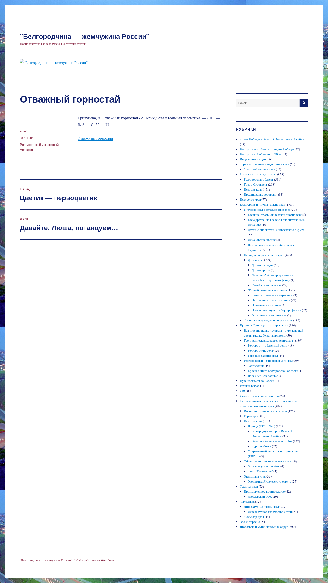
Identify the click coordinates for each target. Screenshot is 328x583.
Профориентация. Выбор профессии (276, 310)
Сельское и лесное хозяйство (259, 396)
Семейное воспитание (266, 285)
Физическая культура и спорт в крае (268, 320)
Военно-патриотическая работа (265, 411)
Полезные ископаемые (263, 375)
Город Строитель (255, 184)
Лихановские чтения (262, 240)
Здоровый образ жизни (259, 169)
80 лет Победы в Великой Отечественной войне (272, 139)
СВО (243, 391)
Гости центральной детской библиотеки (275, 214)
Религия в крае (249, 386)
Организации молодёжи (264, 466)
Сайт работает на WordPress (95, 560)
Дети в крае (255, 260)
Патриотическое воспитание (271, 300)
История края (253, 189)
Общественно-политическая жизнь (267, 461)
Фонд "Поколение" (260, 471)
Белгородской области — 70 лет (261, 154)
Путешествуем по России (257, 381)
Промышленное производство (264, 491)
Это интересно (250, 521)
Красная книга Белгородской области (273, 370)
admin (24, 131)
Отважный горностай (95, 137)
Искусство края (250, 199)
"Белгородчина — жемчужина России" (84, 36)
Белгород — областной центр (268, 345)
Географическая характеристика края (269, 340)
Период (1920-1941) (261, 426)
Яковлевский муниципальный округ (264, 527)
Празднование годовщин (260, 194)
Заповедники (256, 365)
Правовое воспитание (266, 305)
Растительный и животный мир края (268, 360)
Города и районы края (263, 355)
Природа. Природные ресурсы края (264, 325)
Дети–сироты (261, 270)
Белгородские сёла (260, 350)
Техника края (249, 486)
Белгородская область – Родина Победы (267, 149)
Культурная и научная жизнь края (262, 204)
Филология (247, 501)
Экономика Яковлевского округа (269, 481)
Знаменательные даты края (258, 174)
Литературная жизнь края (261, 506)
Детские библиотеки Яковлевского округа (276, 229)
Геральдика (251, 416)
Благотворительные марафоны (272, 295)
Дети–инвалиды (262, 265)
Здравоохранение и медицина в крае (264, 164)
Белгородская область (258, 179)
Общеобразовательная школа (267, 290)
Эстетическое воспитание (269, 315)
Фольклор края (254, 516)
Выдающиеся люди (253, 159)
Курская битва (261, 446)
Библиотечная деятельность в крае (267, 209)
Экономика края (255, 476)
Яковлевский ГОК (260, 496)
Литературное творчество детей (270, 511)
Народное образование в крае (264, 255)
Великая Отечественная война (272, 441)
